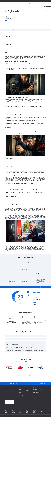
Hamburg (20, 412)
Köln (26, 410)
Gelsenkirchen (21, 410)
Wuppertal (41, 411)
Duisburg (13, 411)
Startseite (6, 29)
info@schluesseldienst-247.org (38, 392)
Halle (19, 411)
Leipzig (27, 412)
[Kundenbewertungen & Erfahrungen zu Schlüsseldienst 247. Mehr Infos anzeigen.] (47, 8)
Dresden (13, 410)
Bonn (6, 412)
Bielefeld (6, 410)
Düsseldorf (13, 412)
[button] (19, 320)
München (34, 411)
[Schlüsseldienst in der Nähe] (8, 3)
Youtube (35, 395)
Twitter (35, 398)
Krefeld (27, 411)
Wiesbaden (41, 410)
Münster (34, 412)
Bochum (6, 411)
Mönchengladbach (35, 410)
